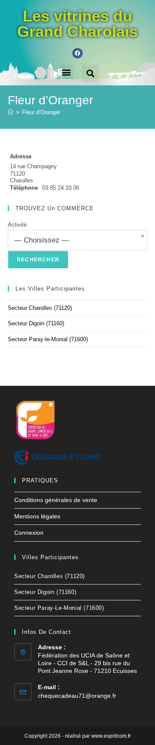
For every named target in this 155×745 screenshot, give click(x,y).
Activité (17, 224)
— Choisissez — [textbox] (41, 240)
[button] (66, 72)
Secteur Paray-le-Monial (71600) (48, 339)
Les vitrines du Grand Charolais (77, 23)
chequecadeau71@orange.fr (77, 695)
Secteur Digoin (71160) (36, 323)
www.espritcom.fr (111, 736)
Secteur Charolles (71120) (40, 308)
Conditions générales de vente (55, 500)
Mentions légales (37, 516)
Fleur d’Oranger (41, 112)
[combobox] (77, 240)
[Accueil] (10, 112)
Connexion (28, 532)
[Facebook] (77, 53)
